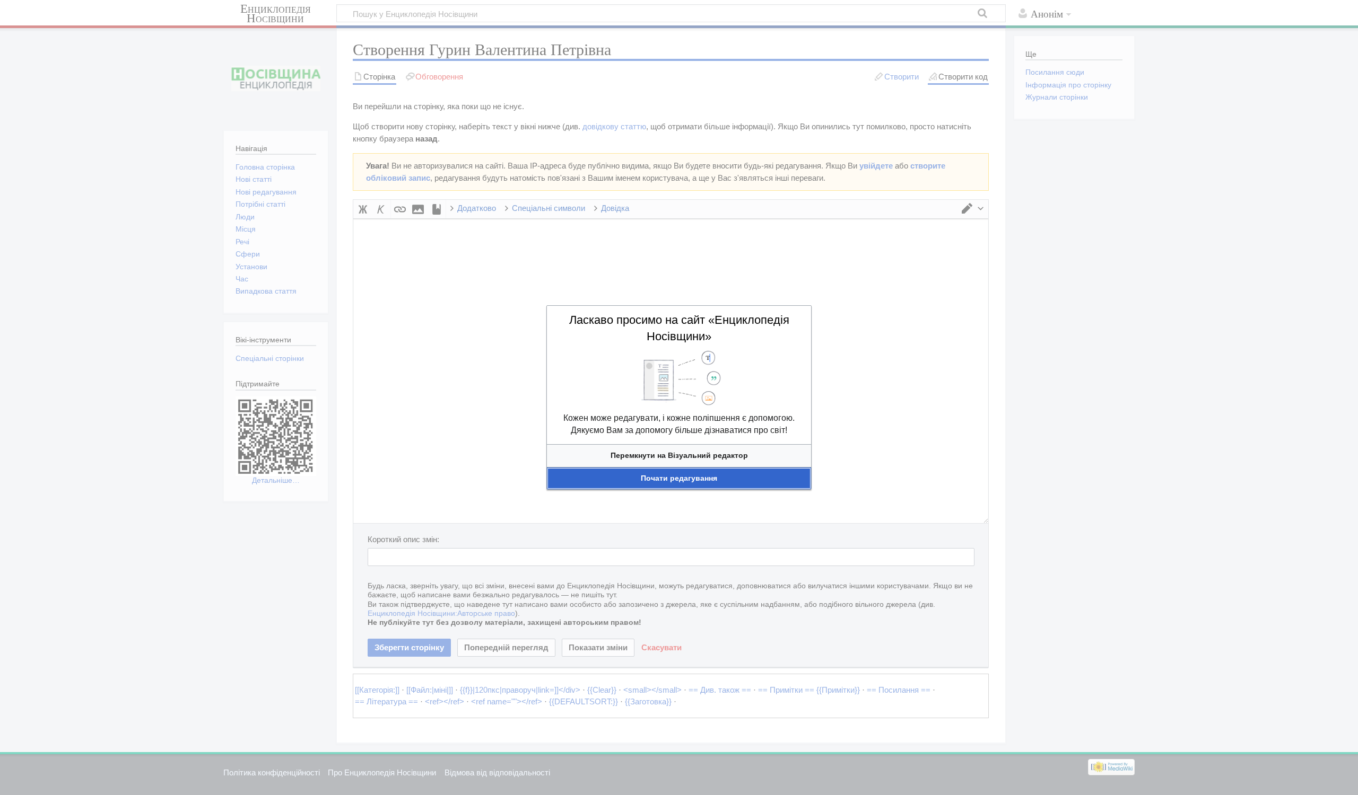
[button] (679, 455)
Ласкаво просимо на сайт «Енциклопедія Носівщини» (679, 328)
